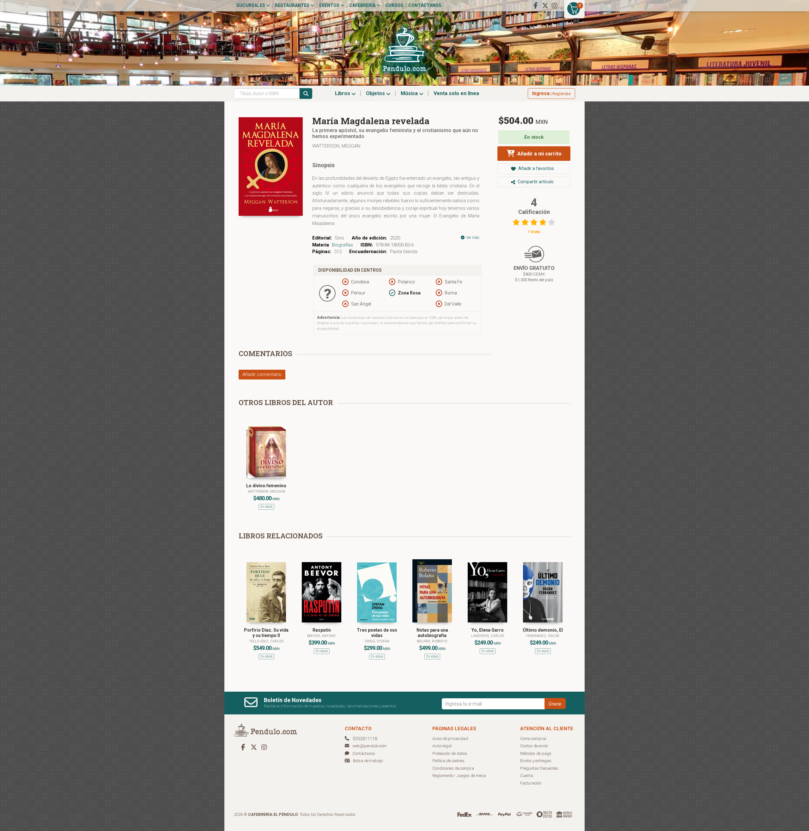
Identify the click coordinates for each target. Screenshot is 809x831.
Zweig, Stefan (376, 641)
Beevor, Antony (321, 636)
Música (410, 93)
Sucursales (251, 5)
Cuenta (526, 775)
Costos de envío (534, 745)
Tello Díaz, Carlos (266, 641)
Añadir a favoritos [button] (535, 168)
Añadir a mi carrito (539, 154)
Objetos (376, 93)
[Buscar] (306, 93)
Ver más (472, 237)
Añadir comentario (262, 374)
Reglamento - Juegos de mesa (459, 775)
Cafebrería (362, 5)
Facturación (530, 783)
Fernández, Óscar (542, 636)
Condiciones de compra (453, 768)
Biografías (342, 245)
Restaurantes (292, 5)
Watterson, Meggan (336, 146)
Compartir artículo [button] (535, 181)
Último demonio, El (543, 630)
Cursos (394, 5)
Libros (343, 93)
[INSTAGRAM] (554, 5)
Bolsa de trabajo (368, 760)
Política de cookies (448, 760)
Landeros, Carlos (487, 636)
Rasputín (322, 630)
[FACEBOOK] (535, 5)
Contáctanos (424, 5)
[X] (545, 5)
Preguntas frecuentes (539, 768)
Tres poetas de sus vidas (377, 633)
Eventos (329, 5)
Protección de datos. (450, 753)
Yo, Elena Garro (487, 630)
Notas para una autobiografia (432, 633)
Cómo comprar (533, 738)
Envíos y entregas (535, 760)
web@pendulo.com (369, 745)
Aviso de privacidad (450, 738)
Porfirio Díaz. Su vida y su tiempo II (266, 633)
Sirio (339, 238)
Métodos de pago (535, 753)
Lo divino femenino (266, 485)
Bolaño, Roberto (432, 641)
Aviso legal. (442, 745)
